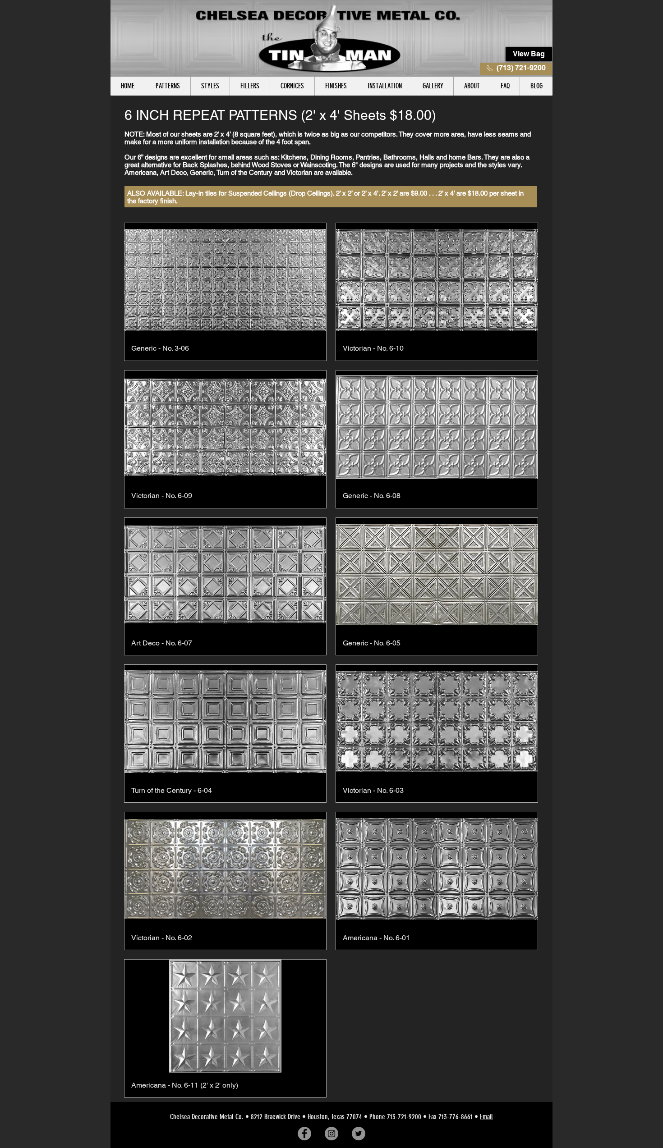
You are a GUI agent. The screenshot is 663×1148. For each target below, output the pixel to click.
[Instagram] (331, 1133)
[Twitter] (358, 1133)
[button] (167, 86)
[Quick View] (225, 279)
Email (486, 1116)
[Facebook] (304, 1133)
